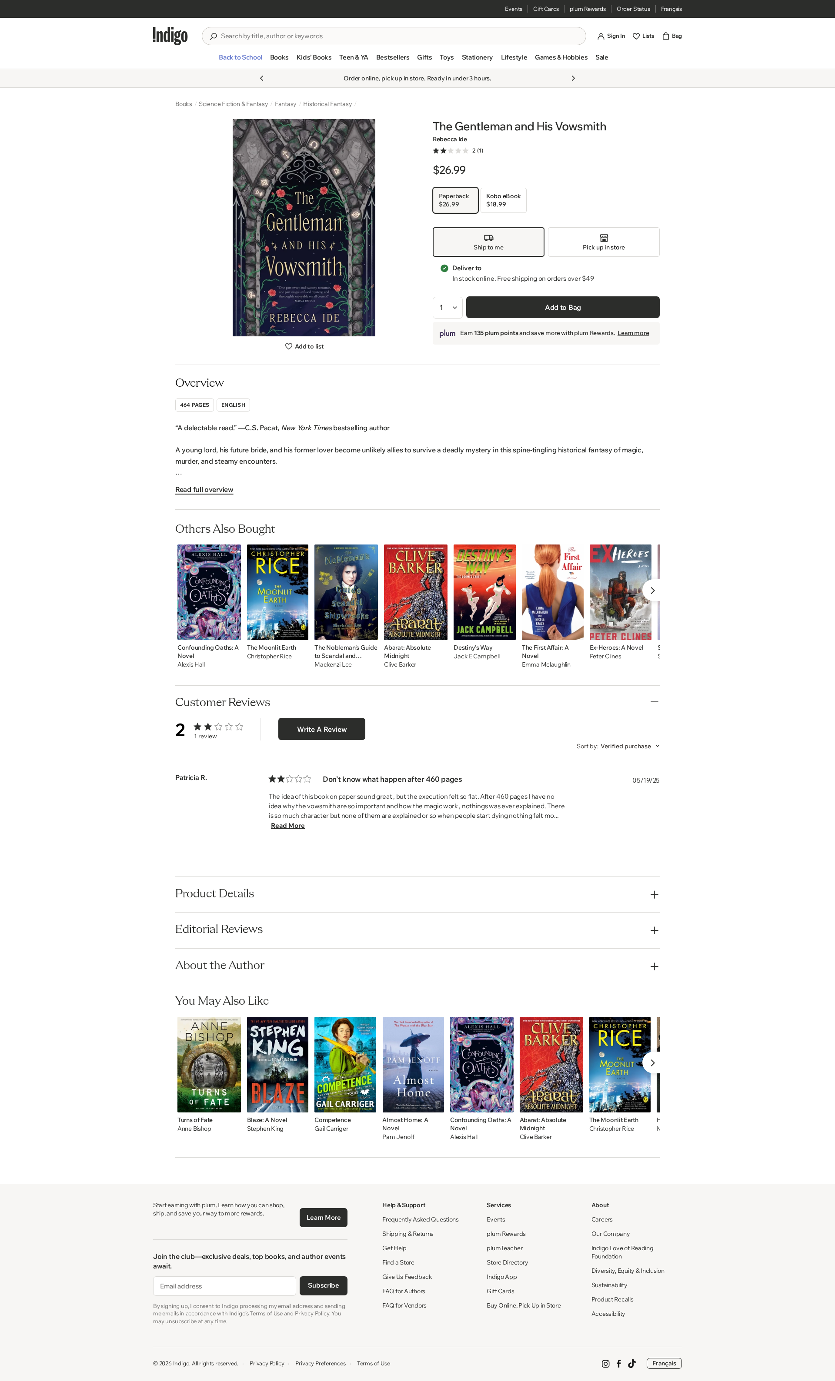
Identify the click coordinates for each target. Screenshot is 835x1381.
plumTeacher (504, 1248)
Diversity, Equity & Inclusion (628, 1271)
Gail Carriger (331, 1128)
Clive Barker (400, 664)
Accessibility (608, 1314)
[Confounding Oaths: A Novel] (209, 592)
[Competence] (345, 1064)
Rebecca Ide (450, 139)
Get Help (394, 1248)
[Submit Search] (213, 36)
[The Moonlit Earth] (278, 592)
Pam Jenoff (398, 1137)
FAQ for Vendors (404, 1305)
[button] (240, 61)
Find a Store (398, 1262)
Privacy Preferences (320, 1363)
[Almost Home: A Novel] (413, 1064)
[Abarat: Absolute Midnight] (416, 592)
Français (671, 8)
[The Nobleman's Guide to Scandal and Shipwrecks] (346, 592)
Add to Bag (563, 307)
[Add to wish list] (231, 630)
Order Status (633, 8)
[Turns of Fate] (209, 1064)
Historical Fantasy (327, 104)
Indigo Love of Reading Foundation (622, 1252)
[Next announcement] (573, 78)
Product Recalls (612, 1299)
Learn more (633, 333)
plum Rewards (588, 8)
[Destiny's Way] (485, 592)
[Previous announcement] (261, 78)
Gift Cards (546, 8)
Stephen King (265, 1128)
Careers (602, 1219)
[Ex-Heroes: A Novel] (620, 592)
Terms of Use (373, 1363)
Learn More (324, 1217)
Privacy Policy (267, 1363)
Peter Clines (605, 656)
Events (513, 8)
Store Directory (507, 1262)
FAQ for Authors (403, 1291)
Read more (288, 825)
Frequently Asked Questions (420, 1219)
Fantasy (286, 104)
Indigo (181, 1363)
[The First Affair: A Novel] (553, 592)
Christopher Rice (269, 656)
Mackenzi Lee (333, 664)
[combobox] (400, 36)
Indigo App (502, 1277)
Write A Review (322, 729)
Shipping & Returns (408, 1234)
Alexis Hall (191, 664)
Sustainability (609, 1285)
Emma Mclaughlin (546, 664)
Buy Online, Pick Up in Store (524, 1305)
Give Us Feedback (407, 1277)
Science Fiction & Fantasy (233, 104)
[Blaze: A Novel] (278, 1064)
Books (183, 104)
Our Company (610, 1234)
